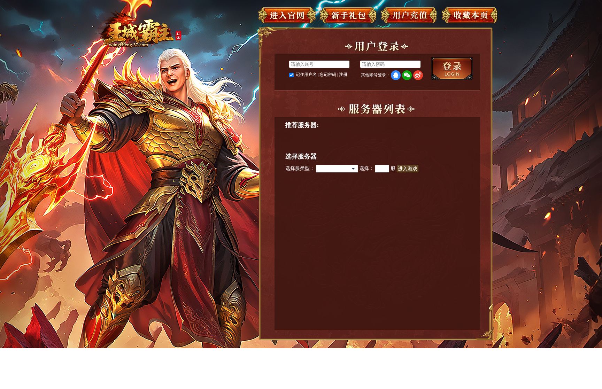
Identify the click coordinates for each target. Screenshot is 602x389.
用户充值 (408, 16)
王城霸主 (138, 29)
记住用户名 (306, 74)
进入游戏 (407, 168)
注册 (343, 74)
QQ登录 (396, 75)
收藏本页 (468, 16)
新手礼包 (347, 16)
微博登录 (418, 75)
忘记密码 (327, 74)
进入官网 (287, 16)
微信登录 (407, 75)
